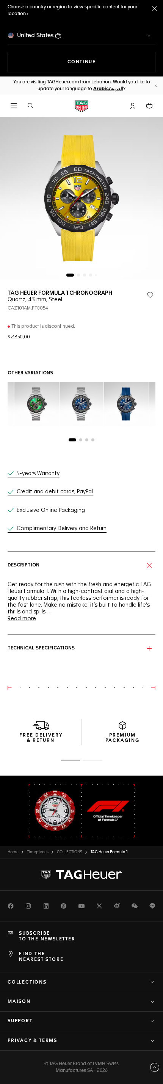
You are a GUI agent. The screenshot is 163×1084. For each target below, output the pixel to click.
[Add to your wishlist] (150, 295)
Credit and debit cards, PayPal (55, 491)
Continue (111, 61)
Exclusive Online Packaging (51, 510)
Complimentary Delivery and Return (62, 528)
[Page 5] (96, 275)
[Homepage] (81, 106)
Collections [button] (27, 982)
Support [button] (20, 1021)
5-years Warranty (38, 473)
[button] (133, 106)
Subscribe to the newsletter (47, 936)
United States (35, 35)
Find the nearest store (41, 957)
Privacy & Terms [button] (32, 1041)
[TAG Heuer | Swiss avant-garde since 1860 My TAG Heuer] (81, 875)
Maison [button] (19, 1002)
